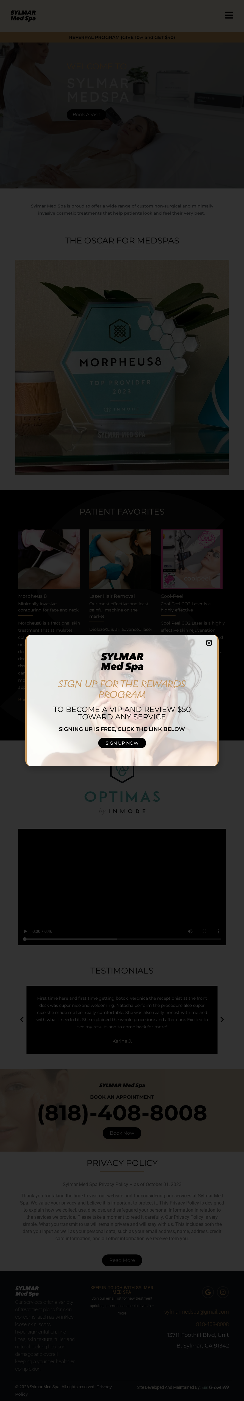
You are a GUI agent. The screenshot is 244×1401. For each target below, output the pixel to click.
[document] (122, 700)
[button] (209, 643)
